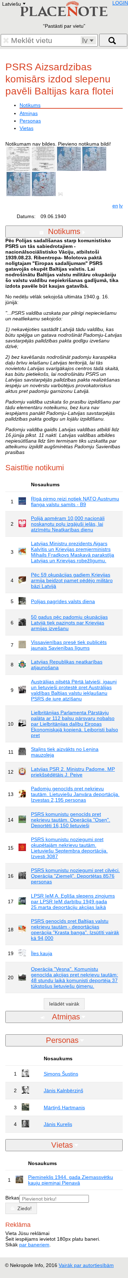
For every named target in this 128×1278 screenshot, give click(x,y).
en (115, 206)
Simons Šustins (61, 1074)
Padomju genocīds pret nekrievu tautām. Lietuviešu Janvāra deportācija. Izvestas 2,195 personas (75, 794)
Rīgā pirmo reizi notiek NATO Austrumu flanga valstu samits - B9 (75, 501)
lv (121, 206)
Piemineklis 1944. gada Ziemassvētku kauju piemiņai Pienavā (70, 1180)
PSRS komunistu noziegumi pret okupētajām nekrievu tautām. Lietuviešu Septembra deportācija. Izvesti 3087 (69, 847)
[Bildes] (61, 194)
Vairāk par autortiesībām (86, 1265)
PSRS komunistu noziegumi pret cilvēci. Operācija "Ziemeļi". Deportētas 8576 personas (75, 875)
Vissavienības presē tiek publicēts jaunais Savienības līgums (69, 645)
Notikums (30, 105)
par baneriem (34, 1244)
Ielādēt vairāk (64, 1004)
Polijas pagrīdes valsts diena (63, 601)
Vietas (26, 128)
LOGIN (120, 3)
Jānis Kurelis (58, 1124)
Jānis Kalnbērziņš (63, 1090)
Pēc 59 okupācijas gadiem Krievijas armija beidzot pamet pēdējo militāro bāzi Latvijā (72, 580)
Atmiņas (29, 113)
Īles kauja (41, 953)
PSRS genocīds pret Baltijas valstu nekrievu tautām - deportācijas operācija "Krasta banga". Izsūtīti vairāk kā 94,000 (75, 929)
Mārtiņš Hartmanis (64, 1107)
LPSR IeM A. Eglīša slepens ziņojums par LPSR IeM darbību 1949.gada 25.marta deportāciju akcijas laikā (73, 901)
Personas (30, 121)
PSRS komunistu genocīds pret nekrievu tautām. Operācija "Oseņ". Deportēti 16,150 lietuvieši (70, 819)
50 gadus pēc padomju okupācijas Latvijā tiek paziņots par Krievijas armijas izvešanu (69, 622)
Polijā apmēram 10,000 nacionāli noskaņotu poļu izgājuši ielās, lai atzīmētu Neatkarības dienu (68, 523)
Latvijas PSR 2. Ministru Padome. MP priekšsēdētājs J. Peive (73, 772)
